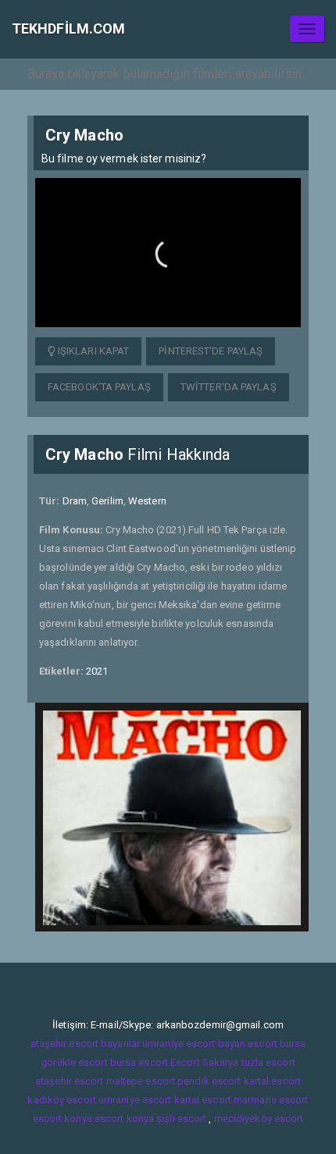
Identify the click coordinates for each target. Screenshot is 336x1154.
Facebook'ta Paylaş (99, 387)
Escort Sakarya (204, 1062)
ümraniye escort (135, 1100)
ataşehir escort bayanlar (85, 1043)
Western (147, 501)
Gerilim (107, 501)
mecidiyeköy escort (259, 1118)
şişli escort (181, 1118)
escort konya (62, 1118)
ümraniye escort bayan (193, 1043)
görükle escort (74, 1062)
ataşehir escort (69, 1081)
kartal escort (272, 1081)
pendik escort (209, 1081)
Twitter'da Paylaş (229, 387)
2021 (97, 671)
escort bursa (277, 1043)
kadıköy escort (61, 1100)
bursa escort (139, 1062)
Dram (75, 501)
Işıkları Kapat (92, 351)
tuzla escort (268, 1062)
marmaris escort (271, 1100)
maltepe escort (140, 1081)
